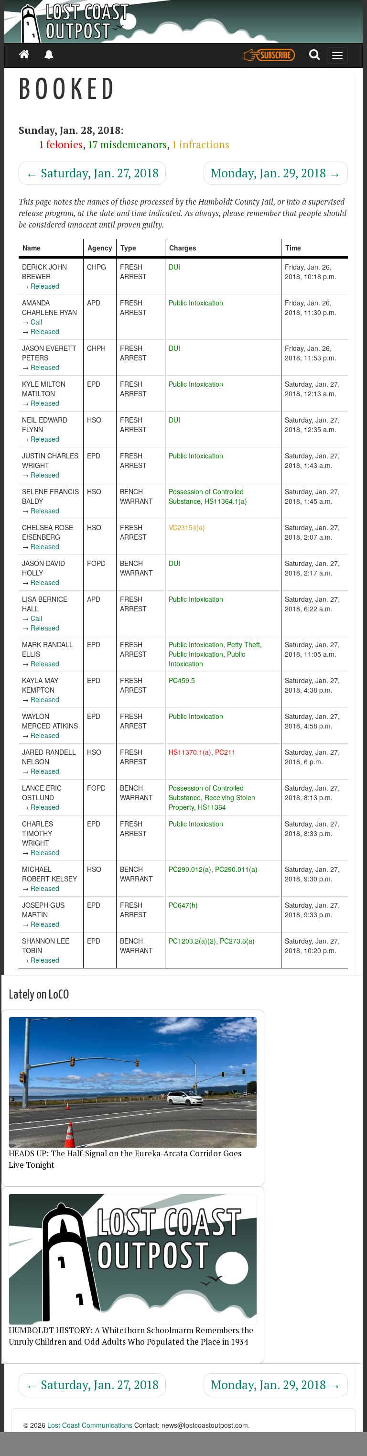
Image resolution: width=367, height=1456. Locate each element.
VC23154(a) (187, 527)
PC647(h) (183, 905)
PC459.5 (182, 680)
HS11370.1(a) (190, 752)
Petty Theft (243, 644)
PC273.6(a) (237, 940)
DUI (174, 267)
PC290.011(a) (236, 869)
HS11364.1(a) (226, 501)
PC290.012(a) (190, 869)
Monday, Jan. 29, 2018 (276, 173)
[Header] (183, 21)
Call (36, 321)
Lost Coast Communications (89, 1425)
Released (45, 286)
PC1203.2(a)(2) (192, 940)
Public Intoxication (196, 302)
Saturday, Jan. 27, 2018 (92, 173)
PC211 (225, 752)
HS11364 (212, 807)
